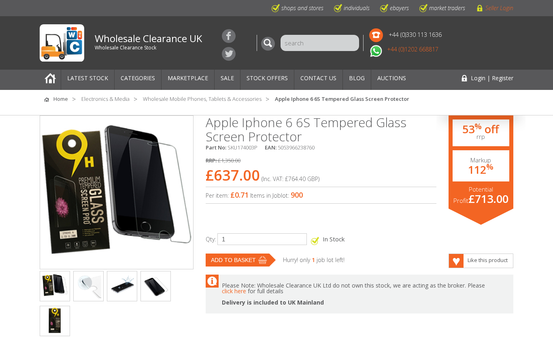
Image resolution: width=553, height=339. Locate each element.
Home (50, 80)
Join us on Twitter (229, 54)
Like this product (488, 260)
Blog (357, 78)
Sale (227, 78)
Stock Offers (267, 78)
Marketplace (188, 78)
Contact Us (318, 78)
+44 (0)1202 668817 (412, 49)
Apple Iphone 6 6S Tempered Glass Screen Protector (342, 98)
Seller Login (499, 8)
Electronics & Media (105, 98)
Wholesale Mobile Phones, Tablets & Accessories (202, 98)
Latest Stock (87, 78)
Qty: (211, 239)
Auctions (391, 78)
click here (234, 291)
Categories (138, 78)
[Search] (270, 44)
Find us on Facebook (229, 36)
